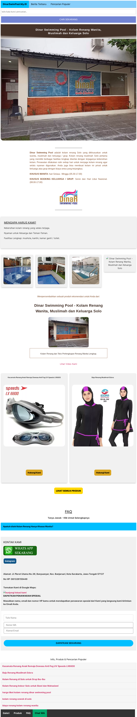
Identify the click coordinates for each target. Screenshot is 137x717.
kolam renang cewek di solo (17, 699)
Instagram (10, 561)
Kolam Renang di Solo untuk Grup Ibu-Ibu (23, 679)
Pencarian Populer (60, 4)
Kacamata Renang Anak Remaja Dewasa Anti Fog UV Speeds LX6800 (38, 666)
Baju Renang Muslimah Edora (17, 672)
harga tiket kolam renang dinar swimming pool (26, 692)
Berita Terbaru (38, 4)
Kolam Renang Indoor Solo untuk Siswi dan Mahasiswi (30, 685)
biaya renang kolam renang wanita (20, 705)
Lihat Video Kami (68, 364)
